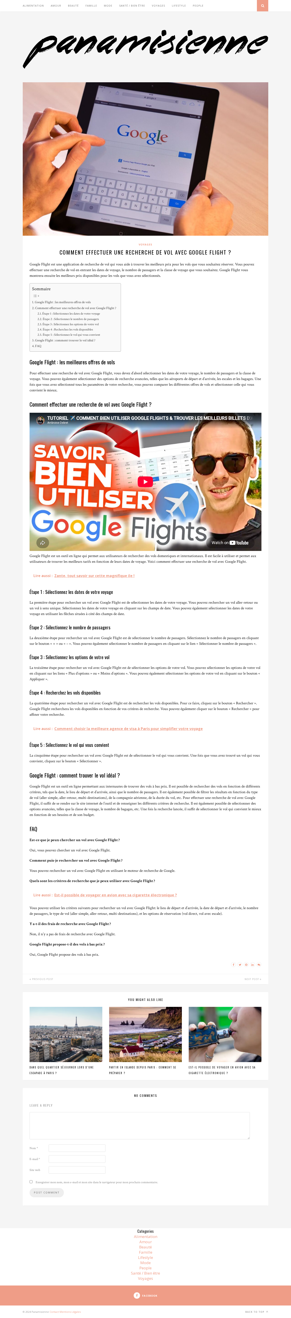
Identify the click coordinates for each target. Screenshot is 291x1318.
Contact (54, 1311)
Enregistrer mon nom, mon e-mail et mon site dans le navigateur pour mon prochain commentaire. (97, 1182)
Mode (108, 5)
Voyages (158, 5)
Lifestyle (179, 5)
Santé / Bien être (132, 5)
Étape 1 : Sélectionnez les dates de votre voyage (71, 314)
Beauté (73, 5)
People (198, 5)
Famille (91, 5)
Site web (35, 1170)
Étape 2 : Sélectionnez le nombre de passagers (71, 319)
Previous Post (42, 979)
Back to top (255, 1311)
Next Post (252, 979)
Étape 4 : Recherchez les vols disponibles (68, 330)
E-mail (35, 1159)
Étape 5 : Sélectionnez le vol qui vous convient (71, 335)
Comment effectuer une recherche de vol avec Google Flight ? (75, 308)
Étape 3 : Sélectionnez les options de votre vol (71, 324)
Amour (56, 5)
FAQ (38, 346)
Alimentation (33, 5)
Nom (34, 1148)
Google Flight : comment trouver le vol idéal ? (65, 340)
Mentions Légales (70, 1311)
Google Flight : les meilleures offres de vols (63, 302)
